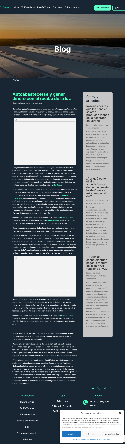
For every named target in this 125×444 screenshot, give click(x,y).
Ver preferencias (112, 434)
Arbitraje (27, 439)
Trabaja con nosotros (27, 420)
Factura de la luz (93, 273)
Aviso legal (106, 439)
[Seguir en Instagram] (104, 388)
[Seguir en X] (98, 388)
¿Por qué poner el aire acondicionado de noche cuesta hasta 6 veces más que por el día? (97, 187)
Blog (27, 427)
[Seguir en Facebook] (110, 388)
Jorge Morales (92, 125)
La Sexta (57, 185)
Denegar (91, 434)
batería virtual (67, 217)
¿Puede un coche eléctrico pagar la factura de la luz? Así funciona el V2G (97, 262)
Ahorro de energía (93, 200)
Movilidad (90, 276)
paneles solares (52, 220)
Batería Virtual (43, 7)
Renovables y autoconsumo (27, 103)
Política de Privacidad (94, 439)
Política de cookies (79, 439)
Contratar (104, 7)
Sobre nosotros (72, 7)
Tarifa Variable (28, 7)
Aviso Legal (62, 401)
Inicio (16, 7)
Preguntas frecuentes (27, 433)
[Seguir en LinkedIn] (92, 388)
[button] (120, 413)
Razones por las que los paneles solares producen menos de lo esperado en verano (97, 113)
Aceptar (71, 434)
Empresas (57, 7)
